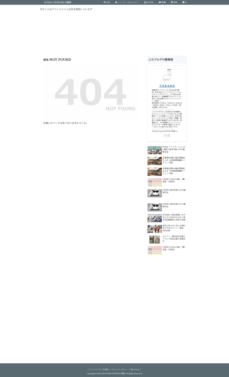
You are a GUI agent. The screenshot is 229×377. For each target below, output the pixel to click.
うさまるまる (167, 86)
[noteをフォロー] (168, 135)
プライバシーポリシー (120, 369)
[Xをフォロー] (165, 135)
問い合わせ (135, 369)
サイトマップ (95, 369)
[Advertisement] (114, 31)
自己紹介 (105, 369)
